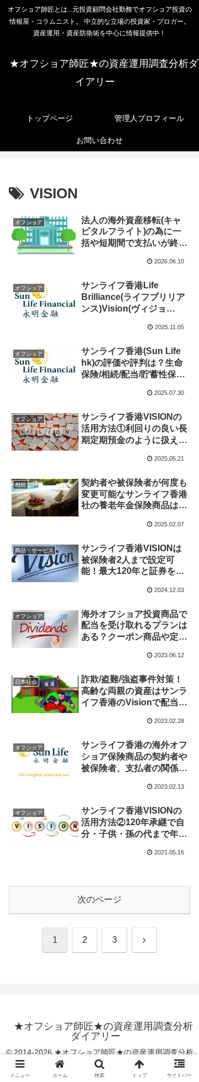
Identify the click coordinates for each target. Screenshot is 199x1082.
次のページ (99, 899)
